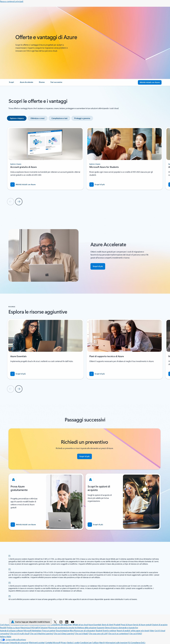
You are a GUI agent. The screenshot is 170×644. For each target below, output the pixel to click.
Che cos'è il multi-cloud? (20, 633)
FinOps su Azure (13, 627)
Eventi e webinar (109, 630)
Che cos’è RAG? (135, 633)
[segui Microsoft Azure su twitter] (55, 621)
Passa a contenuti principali (11, 1)
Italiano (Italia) (5, 636)
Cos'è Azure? (5, 624)
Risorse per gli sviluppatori (84, 630)
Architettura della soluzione (85, 627)
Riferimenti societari (37, 642)
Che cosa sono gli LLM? (98, 633)
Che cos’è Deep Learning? (64, 633)
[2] (9, 569)
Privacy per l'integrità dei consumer (14, 642)
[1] (9, 555)
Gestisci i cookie (73, 642)
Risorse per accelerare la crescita (61, 627)
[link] (11, 83)
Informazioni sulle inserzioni (116, 642)
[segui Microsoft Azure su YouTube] (73, 621)
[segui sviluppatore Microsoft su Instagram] (61, 621)
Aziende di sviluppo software (11, 630)
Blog (72, 630)
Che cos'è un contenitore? (118, 633)
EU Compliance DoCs (136, 642)
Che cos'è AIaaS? (81, 633)
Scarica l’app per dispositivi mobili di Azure (32, 622)
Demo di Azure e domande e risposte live (121, 627)
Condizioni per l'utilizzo (89, 642)
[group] (45, 158)
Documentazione (62, 630)
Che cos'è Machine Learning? (41, 633)
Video (151, 630)
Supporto (100, 627)
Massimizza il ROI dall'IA (30, 627)
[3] (9, 582)
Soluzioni (44, 627)
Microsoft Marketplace (33, 630)
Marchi (102, 642)
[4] (9, 596)
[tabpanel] (84, 166)
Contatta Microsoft (52, 642)
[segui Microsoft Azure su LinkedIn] (67, 621)
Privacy (64, 642)
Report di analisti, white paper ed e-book (133, 630)
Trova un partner (48, 630)
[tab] (17, 118)
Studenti (99, 630)
